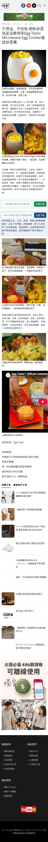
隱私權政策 (9, 751)
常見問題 (8, 759)
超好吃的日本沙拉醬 (12, 471)
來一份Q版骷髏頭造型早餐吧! (17, 466)
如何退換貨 (9, 768)
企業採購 (33, 759)
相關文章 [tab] (6, 484)
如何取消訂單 (10, 764)
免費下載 (40, 215)
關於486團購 (10, 791)
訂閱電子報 (34, 764)
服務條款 (8, 755)
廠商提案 (33, 755)
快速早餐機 (7, 461)
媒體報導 (8, 795)
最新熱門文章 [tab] (20, 484)
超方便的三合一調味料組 (14, 476)
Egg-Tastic (18, 442)
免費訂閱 (40, 204)
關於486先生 (10, 787)
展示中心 (33, 751)
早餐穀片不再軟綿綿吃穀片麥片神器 (20, 456)
